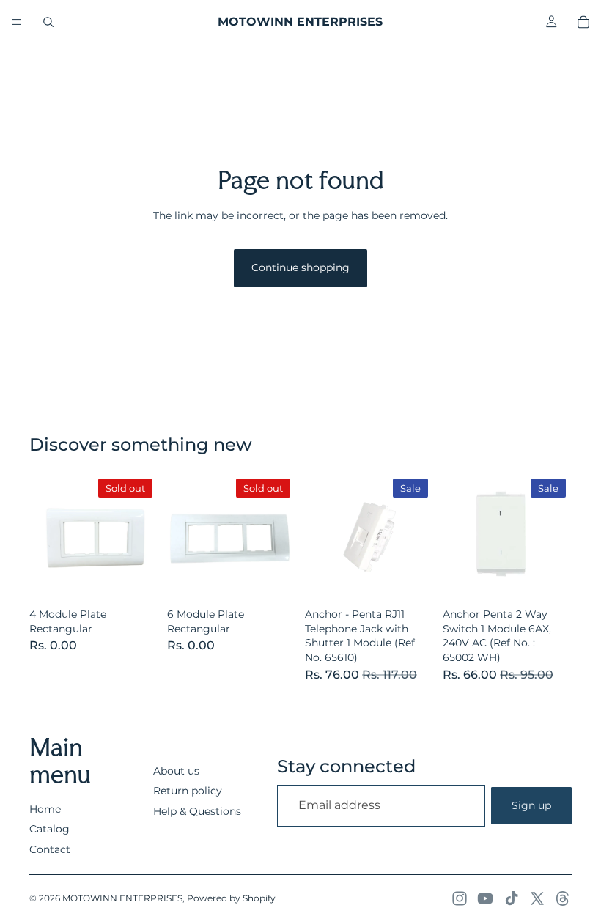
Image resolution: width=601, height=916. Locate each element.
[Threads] (563, 898)
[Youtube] (485, 898)
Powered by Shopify (231, 898)
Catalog (49, 828)
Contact (49, 849)
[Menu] (17, 22)
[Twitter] (537, 898)
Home (45, 809)
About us (176, 771)
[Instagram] (459, 898)
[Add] (411, 579)
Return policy (187, 790)
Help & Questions (197, 811)
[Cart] (583, 22)
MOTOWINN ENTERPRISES (122, 898)
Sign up (531, 805)
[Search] (48, 22)
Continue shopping (300, 267)
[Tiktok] (511, 898)
